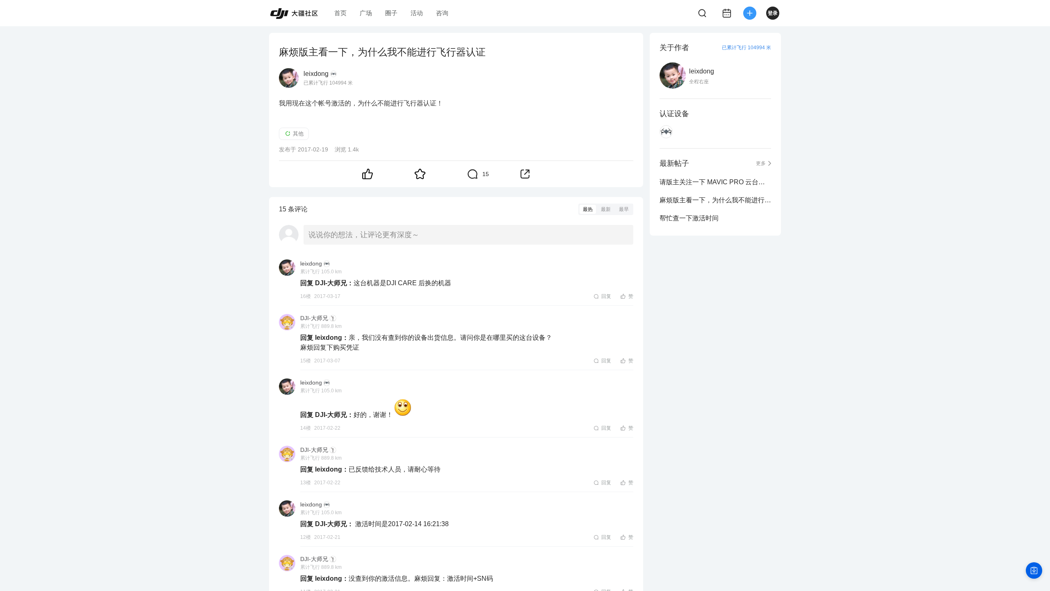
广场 (366, 12)
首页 (340, 12)
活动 (417, 12)
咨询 (442, 12)
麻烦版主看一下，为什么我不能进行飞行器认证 (715, 200)
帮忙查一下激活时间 (689, 218)
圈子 (391, 12)
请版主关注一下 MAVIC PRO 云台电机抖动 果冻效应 (715, 182)
